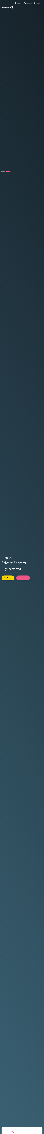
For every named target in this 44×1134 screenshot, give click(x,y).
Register (37, 3)
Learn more (23, 578)
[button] (3, 171)
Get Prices (8, 578)
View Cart (29, 3)
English (18, 3)
